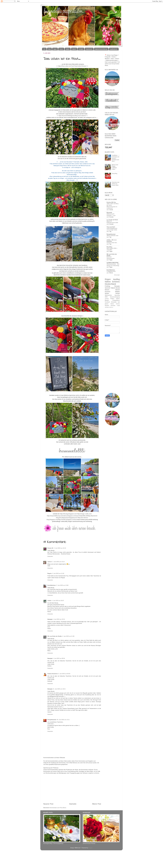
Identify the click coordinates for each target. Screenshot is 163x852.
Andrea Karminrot (52, 673)
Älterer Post (96, 804)
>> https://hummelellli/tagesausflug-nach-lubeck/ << (72, 115)
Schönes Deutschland (112, 283)
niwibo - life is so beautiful (112, 240)
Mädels (117, 291)
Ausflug (116, 279)
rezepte (81, 49)
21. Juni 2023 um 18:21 (59, 689)
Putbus (112, 298)
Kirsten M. (50, 548)
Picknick (107, 291)
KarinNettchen (51, 585)
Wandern (107, 305)
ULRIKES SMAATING (112, 262)
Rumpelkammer (51, 719)
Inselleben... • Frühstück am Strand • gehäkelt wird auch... (115, 158)
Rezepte (117, 286)
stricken (107, 307)
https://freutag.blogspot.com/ (68, 514)
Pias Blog (109, 247)
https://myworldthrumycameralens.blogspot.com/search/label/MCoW (67, 516)
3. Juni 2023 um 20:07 (58, 600)
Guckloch (107, 302)
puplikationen (113, 49)
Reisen (107, 290)
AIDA (106, 297)
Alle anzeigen (117, 274)
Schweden (114, 302)
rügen (55, 49)
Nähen (108, 282)
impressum (89, 49)
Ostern (118, 298)
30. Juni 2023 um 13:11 (63, 719)
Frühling (107, 286)
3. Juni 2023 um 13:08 (62, 585)
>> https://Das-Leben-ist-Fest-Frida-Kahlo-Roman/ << (72, 66)
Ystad (118, 305)
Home (112, 303)
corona (107, 298)
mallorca (111, 307)
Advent (117, 290)
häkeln (74, 49)
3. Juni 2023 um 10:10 (60, 548)
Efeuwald (109, 212)
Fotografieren (116, 300)
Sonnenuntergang (115, 297)
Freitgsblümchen (111, 271)
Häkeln (113, 288)
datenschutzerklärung (101, 49)
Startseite (72, 804)
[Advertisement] (72, 789)
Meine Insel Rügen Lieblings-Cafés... (115, 167)
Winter (107, 293)
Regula (49, 573)
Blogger (90, 847)
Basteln (107, 300)
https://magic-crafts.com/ (84, 514)
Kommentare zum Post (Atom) (58, 807)
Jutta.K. (49, 561)
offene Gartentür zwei (112, 235)
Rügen (108, 279)
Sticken (118, 303)
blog (49, 49)
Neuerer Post (48, 804)
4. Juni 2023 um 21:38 (68, 636)
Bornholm (113, 305)
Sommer (107, 288)
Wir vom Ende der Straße (54, 636)
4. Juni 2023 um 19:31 (59, 619)
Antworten (50, 556)
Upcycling (117, 295)
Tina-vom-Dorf (111, 227)
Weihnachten (108, 295)
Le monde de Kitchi (112, 219)
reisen (61, 49)
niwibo (49, 600)
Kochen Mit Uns (111, 202)
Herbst (117, 293)
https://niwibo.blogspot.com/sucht (68, 519)
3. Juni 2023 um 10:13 (58, 561)
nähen (67, 49)
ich (44, 49)
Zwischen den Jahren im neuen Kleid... (115, 184)
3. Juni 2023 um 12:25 (58, 573)
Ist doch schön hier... (112, 242)
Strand (118, 288)
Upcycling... (115, 173)
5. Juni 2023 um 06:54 (59, 658)
